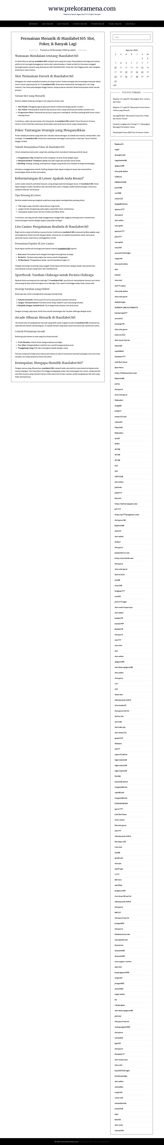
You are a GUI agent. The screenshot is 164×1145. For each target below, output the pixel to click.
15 (142, 67)
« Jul (114, 85)
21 (137, 72)
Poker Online (97, 24)
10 (115, 67)
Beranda (33, 24)
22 (142, 72)
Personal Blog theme (102, 1142)
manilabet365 (64, 248)
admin (73, 50)
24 (115, 76)
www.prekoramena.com (82, 8)
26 (126, 76)
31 (115, 81)
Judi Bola (130, 24)
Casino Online (80, 24)
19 (126, 72)
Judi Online (47, 24)
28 (137, 76)
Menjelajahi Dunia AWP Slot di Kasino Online (131, 132)
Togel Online (115, 24)
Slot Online (63, 24)
